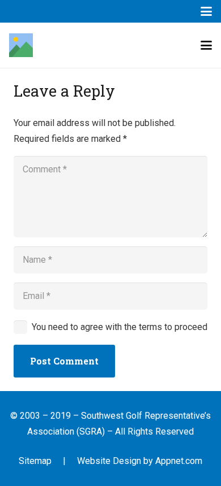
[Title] (21, 45)
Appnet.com (178, 460)
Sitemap (35, 460)
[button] (206, 11)
